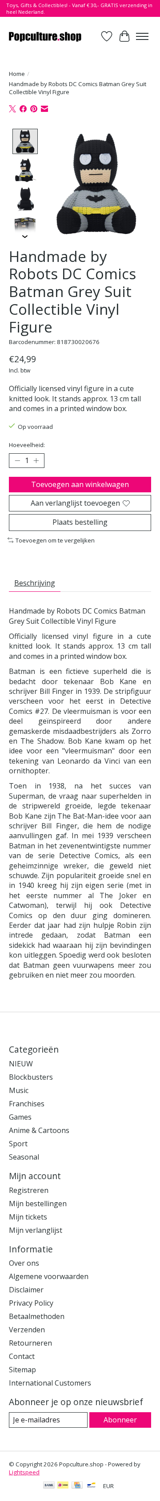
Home (17, 74)
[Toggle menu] (142, 36)
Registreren (28, 1190)
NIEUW (21, 1064)
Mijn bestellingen (38, 1203)
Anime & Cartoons (39, 1130)
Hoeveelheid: (27, 445)
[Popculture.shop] (45, 36)
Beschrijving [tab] (34, 583)
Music (18, 1090)
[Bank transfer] (49, 1485)
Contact (22, 1356)
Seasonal (24, 1157)
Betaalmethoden (36, 1316)
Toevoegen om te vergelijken (55, 540)
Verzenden (27, 1330)
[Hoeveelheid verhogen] (36, 461)
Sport (18, 1144)
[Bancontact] (91, 1485)
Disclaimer (26, 1290)
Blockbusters (31, 1077)
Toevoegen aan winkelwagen (80, 484)
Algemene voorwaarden (48, 1276)
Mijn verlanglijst (35, 1230)
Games (20, 1117)
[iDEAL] (62, 1485)
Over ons (24, 1263)
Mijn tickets (28, 1217)
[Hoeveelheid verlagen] (17, 461)
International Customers (50, 1383)
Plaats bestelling (80, 522)
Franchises (26, 1104)
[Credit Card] (77, 1485)
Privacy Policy (31, 1303)
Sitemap (22, 1369)
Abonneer (120, 1420)
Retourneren (30, 1343)
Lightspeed (24, 1472)
